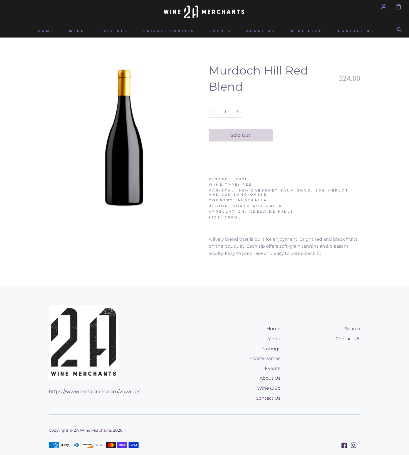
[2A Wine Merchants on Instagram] (353, 445)
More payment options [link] (316, 148)
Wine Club (306, 31)
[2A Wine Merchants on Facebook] (344, 445)
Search (352, 328)
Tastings (114, 31)
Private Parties (169, 31)
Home (46, 31)
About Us (260, 31)
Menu (77, 31)
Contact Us (356, 31)
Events (220, 31)
